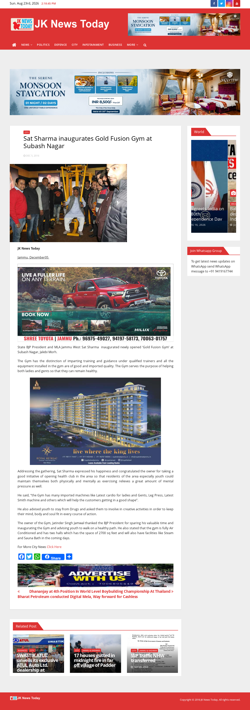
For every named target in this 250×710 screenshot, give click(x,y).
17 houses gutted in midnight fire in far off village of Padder (94, 660)
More (131, 45)
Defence (60, 45)
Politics (43, 45)
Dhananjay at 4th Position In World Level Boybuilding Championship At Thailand (100, 591)
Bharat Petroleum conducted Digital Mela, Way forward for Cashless (78, 596)
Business (115, 45)
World (198, 203)
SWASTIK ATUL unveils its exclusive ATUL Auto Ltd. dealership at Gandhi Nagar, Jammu (37, 667)
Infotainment (93, 45)
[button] (145, 45)
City (75, 45)
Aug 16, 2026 (205, 225)
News (25, 45)
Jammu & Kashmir (91, 650)
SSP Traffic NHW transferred (147, 657)
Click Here (54, 547)
